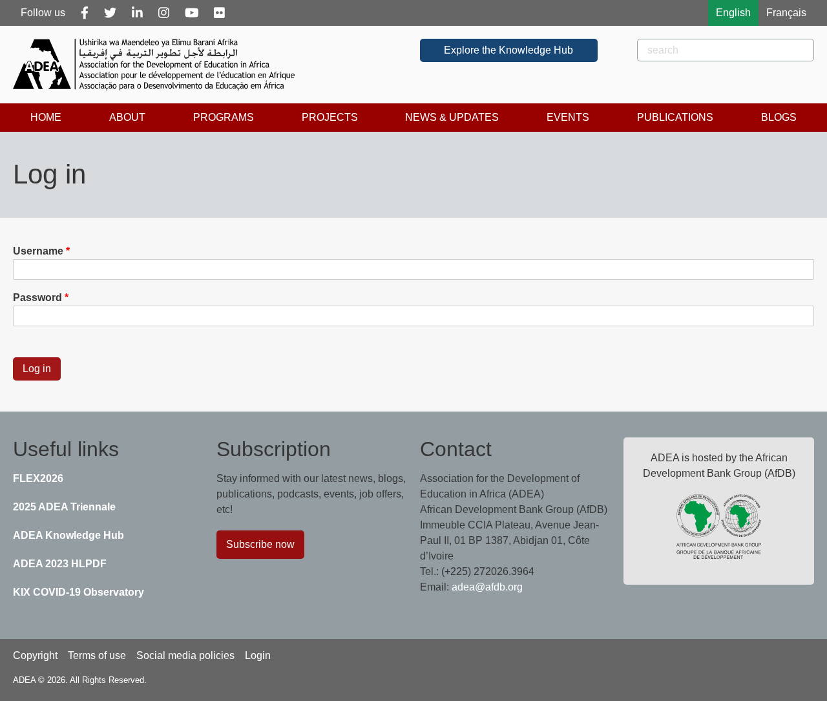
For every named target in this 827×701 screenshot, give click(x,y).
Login (258, 655)
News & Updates (452, 117)
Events (568, 117)
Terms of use (97, 655)
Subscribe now (260, 544)
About (127, 117)
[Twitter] (110, 13)
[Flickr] (219, 13)
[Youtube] (192, 13)
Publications (675, 117)
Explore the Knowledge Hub (508, 50)
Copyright (35, 655)
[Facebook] (84, 13)
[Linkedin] (137, 13)
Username (38, 251)
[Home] (159, 64)
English (733, 12)
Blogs (779, 117)
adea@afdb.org (487, 586)
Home (45, 117)
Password (37, 297)
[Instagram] (164, 13)
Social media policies (185, 655)
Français (786, 12)
